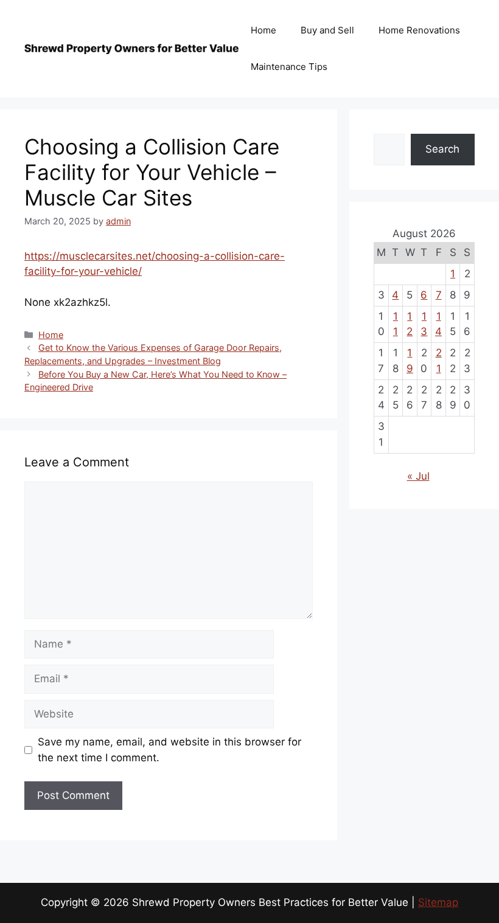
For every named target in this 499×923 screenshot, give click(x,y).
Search (442, 149)
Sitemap (438, 902)
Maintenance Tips (289, 66)
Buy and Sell (327, 30)
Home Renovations (419, 30)
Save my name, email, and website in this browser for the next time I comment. (169, 750)
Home (263, 30)
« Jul (418, 476)
